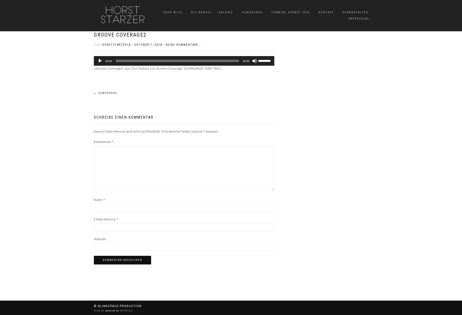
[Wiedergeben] (100, 60)
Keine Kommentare (182, 44)
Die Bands (200, 12)
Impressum (358, 18)
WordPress (126, 310)
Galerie (225, 12)
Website (100, 239)
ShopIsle (99, 310)
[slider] (265, 60)
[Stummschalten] (254, 60)
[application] (184, 61)
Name (99, 200)
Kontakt (326, 12)
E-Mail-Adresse (106, 219)
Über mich (172, 12)
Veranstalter (355, 12)
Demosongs (252, 12)
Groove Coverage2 (120, 35)
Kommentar (103, 142)
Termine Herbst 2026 (290, 12)
